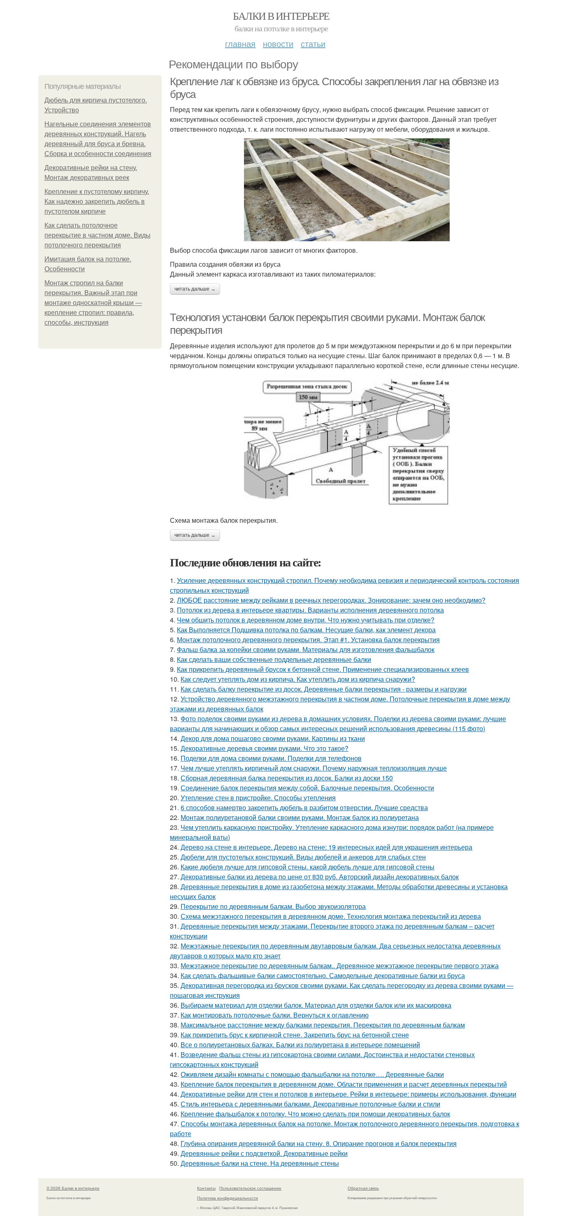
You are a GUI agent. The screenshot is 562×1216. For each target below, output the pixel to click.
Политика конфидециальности (227, 1198)
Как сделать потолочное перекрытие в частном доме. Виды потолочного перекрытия (97, 235)
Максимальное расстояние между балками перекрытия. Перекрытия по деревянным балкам (323, 1025)
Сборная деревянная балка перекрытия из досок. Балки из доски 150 (287, 778)
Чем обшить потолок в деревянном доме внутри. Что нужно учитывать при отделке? (305, 619)
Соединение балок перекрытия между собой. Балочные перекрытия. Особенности (307, 787)
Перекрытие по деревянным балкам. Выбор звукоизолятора (273, 906)
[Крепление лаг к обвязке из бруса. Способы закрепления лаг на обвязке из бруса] (347, 189)
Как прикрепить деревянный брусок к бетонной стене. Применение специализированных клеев (323, 669)
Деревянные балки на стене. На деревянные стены (260, 1163)
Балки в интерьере (281, 16)
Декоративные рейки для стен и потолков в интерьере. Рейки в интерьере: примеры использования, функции (348, 1094)
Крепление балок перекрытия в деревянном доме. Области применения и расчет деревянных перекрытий (344, 1084)
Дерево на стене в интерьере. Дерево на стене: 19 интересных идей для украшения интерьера (326, 847)
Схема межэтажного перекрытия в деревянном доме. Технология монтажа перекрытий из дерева (331, 916)
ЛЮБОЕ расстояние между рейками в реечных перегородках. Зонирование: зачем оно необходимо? (331, 600)
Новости (278, 43)
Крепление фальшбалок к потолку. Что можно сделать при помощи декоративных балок (315, 1113)
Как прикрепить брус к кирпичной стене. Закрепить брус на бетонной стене (295, 1034)
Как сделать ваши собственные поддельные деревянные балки (274, 659)
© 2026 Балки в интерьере (73, 1188)
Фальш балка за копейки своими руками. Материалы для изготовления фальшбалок (305, 649)
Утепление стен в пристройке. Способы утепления (258, 797)
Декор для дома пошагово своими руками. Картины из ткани (273, 738)
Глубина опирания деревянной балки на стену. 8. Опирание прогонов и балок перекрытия (319, 1143)
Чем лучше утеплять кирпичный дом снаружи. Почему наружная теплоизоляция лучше (314, 768)
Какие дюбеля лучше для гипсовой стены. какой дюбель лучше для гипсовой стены (307, 866)
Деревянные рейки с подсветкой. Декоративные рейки (264, 1153)
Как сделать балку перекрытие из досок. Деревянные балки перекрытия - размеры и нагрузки (324, 689)
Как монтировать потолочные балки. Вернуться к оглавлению (275, 1015)
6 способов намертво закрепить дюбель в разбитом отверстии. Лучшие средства (304, 807)
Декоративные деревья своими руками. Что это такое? (264, 748)
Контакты (206, 1188)
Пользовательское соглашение (250, 1188)
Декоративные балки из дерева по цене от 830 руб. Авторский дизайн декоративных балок (320, 876)
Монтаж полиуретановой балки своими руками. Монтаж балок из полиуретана (300, 817)
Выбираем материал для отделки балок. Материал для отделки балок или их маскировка (316, 1005)
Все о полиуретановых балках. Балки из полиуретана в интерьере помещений (300, 1044)
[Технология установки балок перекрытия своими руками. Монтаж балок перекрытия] (347, 443)
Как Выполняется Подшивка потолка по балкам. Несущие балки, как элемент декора (306, 629)
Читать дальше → (195, 289)
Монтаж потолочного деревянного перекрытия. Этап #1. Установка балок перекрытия (308, 639)
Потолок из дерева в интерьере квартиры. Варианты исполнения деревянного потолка (310, 610)
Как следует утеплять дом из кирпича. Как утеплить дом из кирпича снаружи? (298, 679)
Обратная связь (363, 1188)
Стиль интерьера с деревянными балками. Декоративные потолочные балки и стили (310, 1104)
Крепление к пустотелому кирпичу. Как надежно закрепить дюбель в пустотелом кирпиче (96, 201)
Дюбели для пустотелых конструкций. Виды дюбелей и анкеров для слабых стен (303, 857)
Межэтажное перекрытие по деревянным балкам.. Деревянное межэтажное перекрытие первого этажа (340, 965)
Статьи (313, 43)
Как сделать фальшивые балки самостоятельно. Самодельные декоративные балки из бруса (323, 975)
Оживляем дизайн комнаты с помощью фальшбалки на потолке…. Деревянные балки (312, 1074)
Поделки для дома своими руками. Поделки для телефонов (271, 758)
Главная (240, 43)
